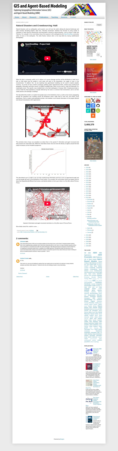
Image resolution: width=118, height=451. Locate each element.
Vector (92, 329)
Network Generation (90, 296)
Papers (93, 301)
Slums (90, 312)
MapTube (93, 291)
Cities (91, 266)
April (88, 216)
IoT (101, 285)
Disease (99, 275)
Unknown (22, 241)
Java (85, 287)
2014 (87, 193)
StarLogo (86, 318)
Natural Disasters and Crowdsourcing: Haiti (93, 221)
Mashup (100, 291)
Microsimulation (94, 293)
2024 (87, 171)
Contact (73, 17)
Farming (86, 278)
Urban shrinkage (94, 327)
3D (85, 253)
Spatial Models (98, 317)
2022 (87, 176)
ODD (94, 298)
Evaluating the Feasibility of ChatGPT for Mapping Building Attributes (96, 367)
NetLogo (99, 295)
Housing (98, 285)
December (90, 199)
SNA (101, 309)
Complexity (92, 267)
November (90, 201)
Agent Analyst (92, 259)
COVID (91, 264)
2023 (87, 174)
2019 (87, 182)
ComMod (86, 267)
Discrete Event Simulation (90, 275)
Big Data (92, 263)
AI (87, 259)
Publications (43, 17)
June (88, 212)
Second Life (87, 310)
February (89, 230)
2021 (87, 178)
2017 (87, 186)
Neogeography (91, 295)
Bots (85, 264)
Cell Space (99, 264)
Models (100, 293)
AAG (89, 253)
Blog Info (96, 263)
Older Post (75, 276)
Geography (99, 284)
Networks (99, 296)
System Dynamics (97, 320)
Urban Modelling (94, 324)
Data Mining (89, 272)
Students (64, 17)
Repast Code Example (90, 307)
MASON (86, 290)
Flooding (94, 278)
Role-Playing (95, 309)
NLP (85, 295)
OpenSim (100, 298)
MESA (93, 290)
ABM (21, 232)
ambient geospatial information (93, 335)
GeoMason (98, 282)
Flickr (90, 278)
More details (93, 59)
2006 (87, 245)
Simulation (95, 310)
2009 (87, 239)
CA (88, 264)
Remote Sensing (92, 306)
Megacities (86, 293)
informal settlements (92, 337)
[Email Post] (37, 230)
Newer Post (19, 276)
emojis (85, 337)
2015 (87, 191)
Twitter (96, 323)
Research (33, 17)
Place (100, 302)
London (100, 288)
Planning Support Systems (90, 304)
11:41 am (22, 253)
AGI (85, 259)
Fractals (90, 280)
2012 (87, 197)
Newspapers (87, 298)
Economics (86, 277)
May (88, 214)
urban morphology (95, 341)
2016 (87, 189)
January (89, 232)
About (24, 17)
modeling (100, 337)
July (88, 210)
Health (94, 285)
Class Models (98, 266)
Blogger (62, 439)
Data (85, 272)
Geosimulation (88, 285)
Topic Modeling (93, 321)
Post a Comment (22, 273)
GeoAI (100, 280)
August (89, 208)
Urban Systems (93, 326)
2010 (87, 237)
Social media (94, 313)
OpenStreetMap (68, 34)
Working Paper (92, 334)
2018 (87, 184)
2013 (87, 195)
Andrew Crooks (24, 258)
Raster (85, 306)
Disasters (32, 232)
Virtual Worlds (98, 329)
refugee (86, 338)
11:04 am (22, 270)
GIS (36, 232)
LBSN (89, 287)
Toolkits (86, 321)
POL (95, 299)
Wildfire (86, 334)
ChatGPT (86, 266)
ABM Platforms (97, 257)
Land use (95, 287)
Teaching (54, 17)
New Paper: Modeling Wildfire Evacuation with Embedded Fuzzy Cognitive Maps (93, 401)
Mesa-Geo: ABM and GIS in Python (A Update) (97, 350)
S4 (98, 309)
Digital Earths (92, 273)
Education (93, 277)
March (89, 228)
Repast (100, 306)
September (90, 206)
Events (100, 277)
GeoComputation (88, 282)
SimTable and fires (91, 218)
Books (100, 263)
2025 (87, 169)
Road (91, 309)
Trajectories (91, 323)
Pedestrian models (94, 302)
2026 (87, 167)
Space (96, 315)
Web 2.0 (99, 332)
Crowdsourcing (26, 232)
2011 (87, 235)
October (89, 203)
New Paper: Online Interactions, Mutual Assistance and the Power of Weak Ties (93, 384)
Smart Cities (95, 312)
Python (100, 304)
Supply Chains (88, 320)
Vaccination (87, 329)
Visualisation (87, 330)
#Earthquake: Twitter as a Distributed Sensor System (94, 224)
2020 (87, 180)
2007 (87, 243)
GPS (97, 280)
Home (17, 17)
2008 (87, 241)
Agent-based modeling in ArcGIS (96, 418)
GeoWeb (93, 284)
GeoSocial (87, 284)
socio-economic (93, 338)
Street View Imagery (96, 318)
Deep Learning (95, 272)
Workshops (99, 334)
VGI (46, 232)
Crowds (91, 270)
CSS (94, 264)
